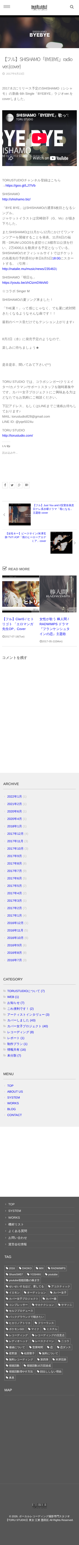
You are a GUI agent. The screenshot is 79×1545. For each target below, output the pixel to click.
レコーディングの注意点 (50, 1335)
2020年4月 (14, 819)
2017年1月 (14, 915)
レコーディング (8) (20, 1032)
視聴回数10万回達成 (39, 1365)
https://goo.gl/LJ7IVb (20, 185)
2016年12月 (15, 923)
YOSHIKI (35, 1274)
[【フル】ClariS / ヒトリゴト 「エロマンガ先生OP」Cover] (20, 594)
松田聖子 (29, 1353)
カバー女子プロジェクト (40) (27, 1026)
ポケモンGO (16, 1329)
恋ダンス (65, 1347)
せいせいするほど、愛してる (26, 1286)
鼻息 (11, 1377)
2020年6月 (14, 811)
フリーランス (46, 1323)
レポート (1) (15, 1038)
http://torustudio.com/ (17, 435)
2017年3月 (14, 900)
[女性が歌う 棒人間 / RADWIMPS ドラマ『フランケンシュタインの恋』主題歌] (58, 594)
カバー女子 (60, 1292)
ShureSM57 (16, 1274)
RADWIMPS (58, 1268)
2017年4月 (14, 893)
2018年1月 (14, 826)
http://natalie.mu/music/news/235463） (30, 269)
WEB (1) (13, 997)
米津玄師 (61, 1359)
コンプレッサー (18, 1304)
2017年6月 (14, 878)
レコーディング (18, 1335)
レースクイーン (44, 1341)
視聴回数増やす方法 (21, 1371)
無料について (50, 1353)
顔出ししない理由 (50, 1371)
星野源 (13, 1353)
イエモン (14, 1292)
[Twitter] (12, 485)
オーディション (36, 1292)
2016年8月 (14, 952)
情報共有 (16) (16, 1049)
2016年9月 (14, 945)
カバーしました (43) (21, 1020)
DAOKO (27, 1268)
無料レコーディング (21, 1359)
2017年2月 (14, 908)
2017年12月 (15, 833)
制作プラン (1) (17, 1044)
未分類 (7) (14, 1055)
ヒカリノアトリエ (20, 1323)
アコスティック (60, 1286)
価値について (17, 1347)
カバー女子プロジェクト (23, 1298)
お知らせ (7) (15, 1002)
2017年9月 (14, 856)
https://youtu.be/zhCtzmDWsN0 (25, 283)
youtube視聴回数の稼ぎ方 (24, 1280)
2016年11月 (15, 930)
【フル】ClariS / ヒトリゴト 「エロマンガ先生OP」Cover (18, 624)
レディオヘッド (18, 1341)
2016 (12, 1268)
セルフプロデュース (21, 1310)
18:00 (56, 258)
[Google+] (19, 485)
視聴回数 (14, 1365)
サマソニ (66, 1304)
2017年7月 (14, 871)
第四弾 (44, 1359)
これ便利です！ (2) (20, 1008)
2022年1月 (14, 796)
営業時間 (37, 1347)
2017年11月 (15, 841)
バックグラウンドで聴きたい (26, 1316)
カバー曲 (51, 1298)
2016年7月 (14, 960)
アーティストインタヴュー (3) (28, 1014)
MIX (41, 1268)
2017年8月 (14, 863)
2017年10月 (15, 848)
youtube (53, 1274)
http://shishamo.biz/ (16, 199)
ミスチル (52, 1329)
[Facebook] (5, 485)
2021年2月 (14, 804)
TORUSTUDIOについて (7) (26, 991)
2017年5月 (14, 885)
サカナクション (44, 1304)
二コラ (65, 1341)
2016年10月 (15, 938)
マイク (35, 1329)
